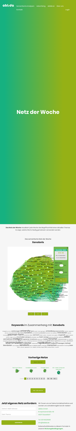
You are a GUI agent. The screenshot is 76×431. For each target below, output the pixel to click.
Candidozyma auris (31, 368)
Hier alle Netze (38, 390)
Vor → (55, 378)
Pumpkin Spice (45, 368)
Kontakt (19, 10)
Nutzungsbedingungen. (54, 429)
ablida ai (51, 6)
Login (67, 10)
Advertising (41, 6)
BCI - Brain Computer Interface (59, 368)
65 (51, 378)
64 (48, 378)
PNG (61, 280)
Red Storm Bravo (17, 368)
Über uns (60, 6)
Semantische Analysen (25, 6)
